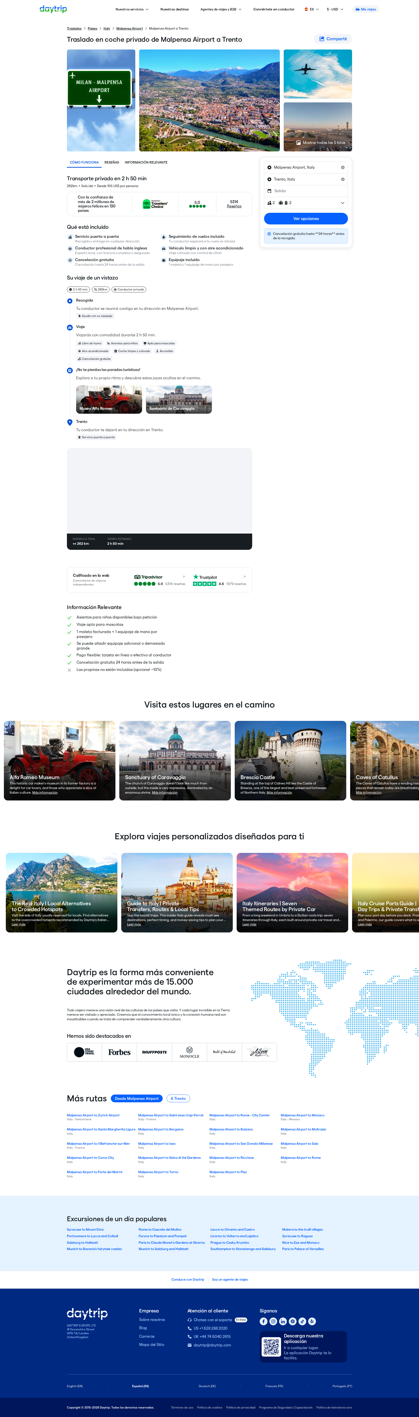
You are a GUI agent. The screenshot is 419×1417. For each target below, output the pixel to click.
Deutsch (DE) (207, 1386)
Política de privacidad (240, 1407)
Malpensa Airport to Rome (301, 1158)
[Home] (53, 9)
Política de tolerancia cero (334, 1407)
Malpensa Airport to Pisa (228, 1172)
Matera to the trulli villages (302, 1229)
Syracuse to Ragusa (297, 1236)
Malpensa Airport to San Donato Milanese (241, 1143)
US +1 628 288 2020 (211, 1328)
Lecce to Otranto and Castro (232, 1229)
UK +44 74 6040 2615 (212, 1337)
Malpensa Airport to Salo (299, 1143)
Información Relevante (146, 162)
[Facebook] (263, 1321)
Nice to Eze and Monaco (300, 1242)
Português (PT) (342, 1386)
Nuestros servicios (130, 9)
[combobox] (306, 167)
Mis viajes (368, 9)
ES (312, 9)
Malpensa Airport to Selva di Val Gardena (169, 1158)
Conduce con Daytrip (187, 1279)
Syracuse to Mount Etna (85, 1229)
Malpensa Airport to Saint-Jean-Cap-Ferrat (170, 1115)
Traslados (74, 28)
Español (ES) (140, 1386)
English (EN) (74, 1386)
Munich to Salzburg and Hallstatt (163, 1249)
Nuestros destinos (175, 9)
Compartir (337, 38)
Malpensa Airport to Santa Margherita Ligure (101, 1129)
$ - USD (332, 9)
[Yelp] (312, 1321)
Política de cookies (209, 1407)
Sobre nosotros (152, 1320)
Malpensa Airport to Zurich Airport (93, 1115)
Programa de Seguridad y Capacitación (286, 1407)
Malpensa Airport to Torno (158, 1172)
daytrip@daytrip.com (212, 1345)
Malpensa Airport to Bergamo (161, 1129)
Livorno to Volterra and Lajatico (234, 1236)
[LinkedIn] (283, 1321)
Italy (107, 28)
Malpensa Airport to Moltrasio (303, 1129)
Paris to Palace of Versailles (303, 1249)
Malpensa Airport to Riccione (232, 1158)
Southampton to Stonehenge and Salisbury (243, 1249)
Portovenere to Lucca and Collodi (92, 1236)
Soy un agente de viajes (230, 1279)
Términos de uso (182, 1407)
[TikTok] (302, 1321)
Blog (143, 1328)
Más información (45, 792)
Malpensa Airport (129, 28)
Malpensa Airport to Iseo (157, 1143)
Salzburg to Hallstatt (82, 1242)
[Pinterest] (293, 1321)
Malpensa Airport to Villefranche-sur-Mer (98, 1143)
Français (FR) (274, 1386)
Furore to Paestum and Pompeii (162, 1236)
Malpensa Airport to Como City (90, 1158)
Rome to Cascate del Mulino (160, 1229)
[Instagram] (273, 1321)
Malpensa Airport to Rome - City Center (240, 1115)
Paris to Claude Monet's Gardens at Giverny (172, 1242)
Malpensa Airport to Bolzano (231, 1129)
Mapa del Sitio (151, 1345)
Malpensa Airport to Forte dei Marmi (94, 1172)
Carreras (146, 1336)
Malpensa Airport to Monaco (302, 1115)
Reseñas (112, 162)
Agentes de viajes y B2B (218, 9)
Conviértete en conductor (274, 9)
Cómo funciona (84, 162)
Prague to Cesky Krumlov (229, 1242)
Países (92, 28)
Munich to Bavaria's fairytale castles (94, 1249)
